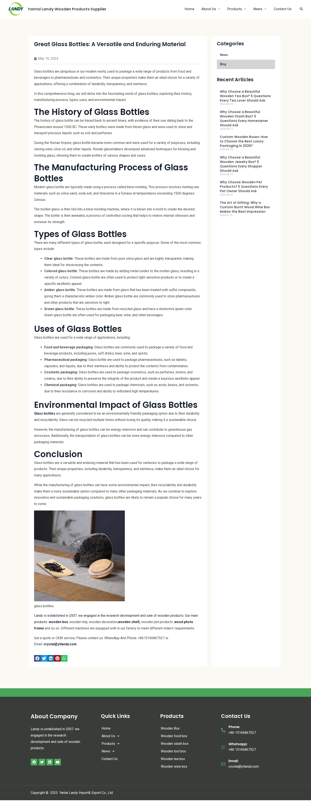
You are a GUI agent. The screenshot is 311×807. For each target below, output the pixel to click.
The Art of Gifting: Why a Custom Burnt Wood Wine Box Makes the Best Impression (245, 207)
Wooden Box (170, 728)
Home (189, 9)
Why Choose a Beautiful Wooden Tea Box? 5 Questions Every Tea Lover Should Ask (245, 96)
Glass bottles (44, 413)
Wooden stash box (175, 744)
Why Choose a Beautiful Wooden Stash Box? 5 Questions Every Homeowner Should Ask (244, 118)
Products (234, 9)
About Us (208, 9)
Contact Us (283, 9)
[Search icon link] (301, 9)
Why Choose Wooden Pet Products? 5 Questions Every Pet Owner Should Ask (244, 186)
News (257, 9)
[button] (37, 658)
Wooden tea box (173, 759)
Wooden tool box (173, 751)
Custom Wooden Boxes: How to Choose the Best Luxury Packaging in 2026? (244, 141)
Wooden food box (174, 736)
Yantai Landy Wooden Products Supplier (67, 9)
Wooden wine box (174, 766)
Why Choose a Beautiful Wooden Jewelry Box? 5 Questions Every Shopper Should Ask (241, 164)
